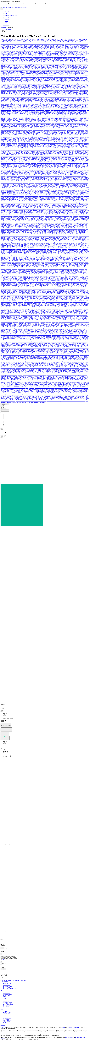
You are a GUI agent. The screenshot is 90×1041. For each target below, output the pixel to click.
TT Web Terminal (7, 983)
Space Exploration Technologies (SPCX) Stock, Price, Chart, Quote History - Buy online (60, 366)
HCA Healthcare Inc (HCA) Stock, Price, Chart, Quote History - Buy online (69, 166)
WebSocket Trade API (7, 995)
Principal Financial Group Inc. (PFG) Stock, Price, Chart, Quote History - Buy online (33, 220)
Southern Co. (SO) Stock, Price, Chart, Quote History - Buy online (69, 238)
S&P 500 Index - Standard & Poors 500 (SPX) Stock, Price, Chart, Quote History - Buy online (40, 65)
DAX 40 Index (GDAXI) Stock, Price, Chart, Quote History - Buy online (49, 61)
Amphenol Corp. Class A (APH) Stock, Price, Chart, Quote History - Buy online (40, 108)
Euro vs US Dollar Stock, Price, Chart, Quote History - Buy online (14, 39)
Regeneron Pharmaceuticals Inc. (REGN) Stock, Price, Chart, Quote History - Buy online (64, 230)
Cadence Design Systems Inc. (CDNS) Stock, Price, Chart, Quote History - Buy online (48, 123)
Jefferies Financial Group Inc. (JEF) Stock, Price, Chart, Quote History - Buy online (69, 181)
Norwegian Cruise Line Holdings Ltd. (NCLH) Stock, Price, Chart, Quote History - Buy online (50, 209)
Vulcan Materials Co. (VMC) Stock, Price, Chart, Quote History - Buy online (37, 258)
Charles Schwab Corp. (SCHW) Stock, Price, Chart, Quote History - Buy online (29, 236)
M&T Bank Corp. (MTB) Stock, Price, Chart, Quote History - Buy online (33, 207)
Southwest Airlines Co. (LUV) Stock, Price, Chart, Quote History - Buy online (73, 193)
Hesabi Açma (6, 1001)
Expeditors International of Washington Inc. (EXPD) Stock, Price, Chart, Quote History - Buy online (55, 152)
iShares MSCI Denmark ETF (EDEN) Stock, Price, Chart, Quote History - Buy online (50, 384)
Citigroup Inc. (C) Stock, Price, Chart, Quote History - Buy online (60, 80)
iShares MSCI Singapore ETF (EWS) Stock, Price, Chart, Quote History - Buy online (33, 378)
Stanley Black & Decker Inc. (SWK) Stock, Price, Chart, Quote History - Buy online (35, 242)
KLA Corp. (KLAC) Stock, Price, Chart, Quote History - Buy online (29, 185)
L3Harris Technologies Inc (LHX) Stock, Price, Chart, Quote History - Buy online (52, 190)
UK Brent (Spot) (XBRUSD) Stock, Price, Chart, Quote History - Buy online (19, 66)
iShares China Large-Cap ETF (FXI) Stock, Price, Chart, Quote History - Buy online (41, 278)
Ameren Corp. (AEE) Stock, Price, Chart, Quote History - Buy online (73, 97)
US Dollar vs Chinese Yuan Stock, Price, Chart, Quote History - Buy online (33, 342)
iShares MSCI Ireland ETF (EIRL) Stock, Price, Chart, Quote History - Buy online (54, 379)
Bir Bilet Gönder (6, 1013)
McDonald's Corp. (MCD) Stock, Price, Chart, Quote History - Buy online (18, 198)
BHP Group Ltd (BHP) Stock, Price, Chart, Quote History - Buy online (54, 338)
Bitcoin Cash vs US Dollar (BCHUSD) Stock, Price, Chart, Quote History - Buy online (67, 73)
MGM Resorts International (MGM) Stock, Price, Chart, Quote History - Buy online (70, 200)
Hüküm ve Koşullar (69, 1037)
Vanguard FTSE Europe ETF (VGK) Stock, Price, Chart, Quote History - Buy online (65, 376)
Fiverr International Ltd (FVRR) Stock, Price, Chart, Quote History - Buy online (20, 325)
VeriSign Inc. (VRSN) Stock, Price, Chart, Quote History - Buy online (44, 259)
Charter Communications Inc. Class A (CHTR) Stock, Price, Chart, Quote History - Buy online (25, 126)
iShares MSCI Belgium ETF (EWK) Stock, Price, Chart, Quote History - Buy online (46, 375)
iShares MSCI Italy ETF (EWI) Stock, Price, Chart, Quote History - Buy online (49, 372)
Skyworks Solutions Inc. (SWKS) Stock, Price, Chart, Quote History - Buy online (70, 242)
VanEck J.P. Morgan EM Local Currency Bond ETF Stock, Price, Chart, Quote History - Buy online (30, 397)
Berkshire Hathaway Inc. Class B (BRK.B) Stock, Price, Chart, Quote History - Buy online (40, 118)
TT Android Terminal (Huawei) (9, 988)
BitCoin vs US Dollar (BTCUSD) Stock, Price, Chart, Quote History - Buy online (35, 67)
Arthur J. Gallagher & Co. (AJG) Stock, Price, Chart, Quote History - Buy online (46, 100)
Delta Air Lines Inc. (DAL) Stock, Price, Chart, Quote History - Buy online (43, 138)
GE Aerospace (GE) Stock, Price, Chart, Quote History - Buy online (48, 160)
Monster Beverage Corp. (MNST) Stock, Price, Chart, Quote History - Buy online (48, 204)
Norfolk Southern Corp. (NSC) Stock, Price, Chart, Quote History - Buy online (25, 213)
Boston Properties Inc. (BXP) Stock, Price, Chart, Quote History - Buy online (19, 119)
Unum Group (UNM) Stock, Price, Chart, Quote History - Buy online (51, 254)
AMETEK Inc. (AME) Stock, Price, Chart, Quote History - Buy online (69, 104)
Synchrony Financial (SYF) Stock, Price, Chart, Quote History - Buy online (16, 243)
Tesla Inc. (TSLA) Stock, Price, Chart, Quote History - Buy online (44, 74)
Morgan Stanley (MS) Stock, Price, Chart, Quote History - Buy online (26, 206)
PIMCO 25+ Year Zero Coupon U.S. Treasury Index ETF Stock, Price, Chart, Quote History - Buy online (63, 399)
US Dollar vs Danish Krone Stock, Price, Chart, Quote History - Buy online (52, 58)
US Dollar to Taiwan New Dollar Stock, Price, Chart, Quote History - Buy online (32, 73)
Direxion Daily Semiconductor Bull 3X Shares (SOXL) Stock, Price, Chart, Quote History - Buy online (52, 313)
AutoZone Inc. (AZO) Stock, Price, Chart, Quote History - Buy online (48, 112)
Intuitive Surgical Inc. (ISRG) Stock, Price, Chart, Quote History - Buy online (50, 179)
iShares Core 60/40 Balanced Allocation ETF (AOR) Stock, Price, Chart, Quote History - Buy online (22, 353)
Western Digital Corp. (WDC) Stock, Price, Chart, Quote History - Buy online (71, 262)
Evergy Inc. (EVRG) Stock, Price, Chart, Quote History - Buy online (44, 151)
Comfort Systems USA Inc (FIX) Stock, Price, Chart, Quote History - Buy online (63, 363)
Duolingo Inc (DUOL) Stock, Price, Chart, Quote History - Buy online (18, 350)
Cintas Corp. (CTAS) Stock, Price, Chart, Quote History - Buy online (23, 136)
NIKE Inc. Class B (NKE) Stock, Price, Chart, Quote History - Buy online (33, 211)
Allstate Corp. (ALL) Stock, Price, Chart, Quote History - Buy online (32, 103)
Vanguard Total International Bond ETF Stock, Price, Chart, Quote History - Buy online (70, 397)
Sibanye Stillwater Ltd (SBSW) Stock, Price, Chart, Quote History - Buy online (28, 293)
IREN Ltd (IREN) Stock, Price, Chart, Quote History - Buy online (17, 348)
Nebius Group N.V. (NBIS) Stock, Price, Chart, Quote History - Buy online (28, 352)
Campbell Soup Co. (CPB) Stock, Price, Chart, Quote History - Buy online (47, 133)
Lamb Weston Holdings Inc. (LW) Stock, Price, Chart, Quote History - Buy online (18, 194)
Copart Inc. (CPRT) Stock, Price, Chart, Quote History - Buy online (23, 134)
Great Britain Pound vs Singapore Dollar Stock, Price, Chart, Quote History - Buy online (36, 53)
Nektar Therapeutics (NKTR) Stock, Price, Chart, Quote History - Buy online (65, 211)
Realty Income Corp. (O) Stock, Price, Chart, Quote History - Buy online (40, 216)
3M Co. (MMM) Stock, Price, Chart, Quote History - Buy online (16, 204)
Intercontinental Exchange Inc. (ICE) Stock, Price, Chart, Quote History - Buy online (52, 174)
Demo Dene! (3, 27)
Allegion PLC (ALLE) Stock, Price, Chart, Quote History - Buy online (61, 103)
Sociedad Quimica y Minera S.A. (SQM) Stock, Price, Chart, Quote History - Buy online (51, 84)
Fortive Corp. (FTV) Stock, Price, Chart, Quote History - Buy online (75, 159)
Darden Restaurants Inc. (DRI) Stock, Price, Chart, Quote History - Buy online (61, 143)
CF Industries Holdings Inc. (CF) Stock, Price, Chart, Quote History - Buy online (55, 124)
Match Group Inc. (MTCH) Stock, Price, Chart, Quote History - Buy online (71, 330)
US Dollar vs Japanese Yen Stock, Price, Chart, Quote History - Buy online (45, 46)
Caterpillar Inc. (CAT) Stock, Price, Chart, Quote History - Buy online (26, 120)
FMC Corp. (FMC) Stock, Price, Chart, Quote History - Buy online (35, 158)
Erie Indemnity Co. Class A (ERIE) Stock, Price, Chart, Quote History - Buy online (32, 333)
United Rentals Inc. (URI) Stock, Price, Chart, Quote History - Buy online (62, 256)
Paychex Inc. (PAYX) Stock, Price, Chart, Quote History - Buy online (53, 218)
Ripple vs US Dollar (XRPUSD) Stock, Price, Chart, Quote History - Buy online (64, 70)
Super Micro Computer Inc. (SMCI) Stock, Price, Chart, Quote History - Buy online (38, 330)
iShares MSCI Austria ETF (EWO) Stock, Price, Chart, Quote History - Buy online (32, 369)
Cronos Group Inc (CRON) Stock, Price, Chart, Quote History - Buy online (67, 87)
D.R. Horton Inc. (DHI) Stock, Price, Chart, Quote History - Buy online (24, 140)
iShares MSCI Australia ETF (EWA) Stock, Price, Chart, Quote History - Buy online (70, 381)
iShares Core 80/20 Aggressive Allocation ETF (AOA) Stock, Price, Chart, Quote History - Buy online (65, 352)
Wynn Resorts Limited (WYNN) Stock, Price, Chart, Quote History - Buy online (48, 266)
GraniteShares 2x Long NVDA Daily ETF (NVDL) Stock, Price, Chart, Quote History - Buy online (67, 319)
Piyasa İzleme (4, 404)
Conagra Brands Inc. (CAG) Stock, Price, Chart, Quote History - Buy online (52, 119)
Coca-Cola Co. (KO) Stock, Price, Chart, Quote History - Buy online (67, 186)
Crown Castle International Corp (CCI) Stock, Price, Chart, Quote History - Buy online (71, 121)
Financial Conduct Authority (74, 1027)
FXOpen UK (3, 1027)
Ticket (4, 959)
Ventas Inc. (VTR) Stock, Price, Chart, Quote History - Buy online (23, 260)
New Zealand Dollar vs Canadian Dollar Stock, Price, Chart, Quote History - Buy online (33, 51)
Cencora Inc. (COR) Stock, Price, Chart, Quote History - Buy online (47, 93)
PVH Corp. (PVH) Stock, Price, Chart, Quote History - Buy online (45, 227)
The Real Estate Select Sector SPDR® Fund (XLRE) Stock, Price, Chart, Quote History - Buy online (30, 337)
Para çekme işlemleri (7, 1003)
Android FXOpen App (8, 1006)
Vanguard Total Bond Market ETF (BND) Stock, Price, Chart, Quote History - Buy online (45, 393)
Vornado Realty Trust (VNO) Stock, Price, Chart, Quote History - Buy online (69, 258)
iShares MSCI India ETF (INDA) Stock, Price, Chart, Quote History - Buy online (50, 310)
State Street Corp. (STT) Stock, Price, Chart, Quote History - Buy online (18, 240)
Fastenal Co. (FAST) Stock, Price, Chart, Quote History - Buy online (44, 154)
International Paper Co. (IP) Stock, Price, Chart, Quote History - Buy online (70, 177)
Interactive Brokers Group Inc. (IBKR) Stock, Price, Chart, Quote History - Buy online (39, 77)
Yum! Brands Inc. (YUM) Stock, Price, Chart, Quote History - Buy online (33, 269)
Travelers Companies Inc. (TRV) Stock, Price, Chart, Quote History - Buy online (44, 249)
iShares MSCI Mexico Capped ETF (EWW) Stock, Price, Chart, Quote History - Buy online (53, 277)
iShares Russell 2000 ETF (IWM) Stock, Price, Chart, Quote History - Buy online (57, 388)
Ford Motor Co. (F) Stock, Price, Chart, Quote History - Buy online (68, 153)
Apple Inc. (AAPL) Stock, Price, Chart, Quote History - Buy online (73, 74)
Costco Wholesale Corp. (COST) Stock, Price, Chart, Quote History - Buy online (72, 132)
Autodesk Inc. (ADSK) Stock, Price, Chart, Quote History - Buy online (44, 97)
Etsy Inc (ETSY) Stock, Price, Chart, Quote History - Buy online (65, 322)
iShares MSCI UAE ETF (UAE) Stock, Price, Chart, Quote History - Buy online (34, 383)
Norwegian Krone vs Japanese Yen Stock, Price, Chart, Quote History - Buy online (67, 57)
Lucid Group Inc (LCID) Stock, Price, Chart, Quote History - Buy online (51, 292)
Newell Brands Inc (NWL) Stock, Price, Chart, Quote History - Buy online (62, 214)
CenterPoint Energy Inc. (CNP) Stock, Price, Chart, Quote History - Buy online (28, 131)
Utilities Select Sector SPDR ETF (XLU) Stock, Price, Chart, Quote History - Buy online (39, 283)
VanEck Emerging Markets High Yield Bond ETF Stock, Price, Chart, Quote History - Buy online (60, 395)
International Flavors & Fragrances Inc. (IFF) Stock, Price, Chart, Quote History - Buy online (65, 176)
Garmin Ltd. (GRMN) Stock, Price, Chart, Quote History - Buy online (54, 164)
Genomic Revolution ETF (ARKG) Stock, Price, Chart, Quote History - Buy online (32, 289)
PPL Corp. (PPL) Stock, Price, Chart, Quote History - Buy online (71, 225)
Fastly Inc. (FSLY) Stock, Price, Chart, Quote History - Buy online (59, 329)
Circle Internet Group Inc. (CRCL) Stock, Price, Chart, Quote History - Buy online (29, 345)
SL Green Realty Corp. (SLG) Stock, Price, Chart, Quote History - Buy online (67, 237)
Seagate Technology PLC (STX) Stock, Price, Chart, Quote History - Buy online (50, 240)
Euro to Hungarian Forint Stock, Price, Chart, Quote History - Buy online (38, 298)
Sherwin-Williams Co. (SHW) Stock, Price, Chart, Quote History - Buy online (62, 236)
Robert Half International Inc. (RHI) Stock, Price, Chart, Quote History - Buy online (47, 231)
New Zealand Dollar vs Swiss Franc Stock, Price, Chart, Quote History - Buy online (69, 51)
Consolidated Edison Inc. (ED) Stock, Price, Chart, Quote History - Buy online (17, 146)
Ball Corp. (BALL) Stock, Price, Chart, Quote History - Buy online (23, 117)
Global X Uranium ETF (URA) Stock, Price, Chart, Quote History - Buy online (28, 284)
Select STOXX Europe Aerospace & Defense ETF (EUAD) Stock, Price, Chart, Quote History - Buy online (63, 356)
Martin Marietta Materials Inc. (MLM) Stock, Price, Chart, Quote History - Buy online (33, 203)
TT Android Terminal (7, 986)
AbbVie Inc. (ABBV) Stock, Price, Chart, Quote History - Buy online (17, 93)
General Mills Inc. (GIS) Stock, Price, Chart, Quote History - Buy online (21, 161)
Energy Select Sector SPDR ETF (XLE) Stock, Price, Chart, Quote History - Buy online (60, 280)
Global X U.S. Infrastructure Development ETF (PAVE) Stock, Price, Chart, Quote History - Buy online (46, 359)
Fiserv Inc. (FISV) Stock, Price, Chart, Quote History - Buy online (51, 300)
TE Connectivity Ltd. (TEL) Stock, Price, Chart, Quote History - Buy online (28, 245)
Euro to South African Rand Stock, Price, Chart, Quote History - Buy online (33, 297)
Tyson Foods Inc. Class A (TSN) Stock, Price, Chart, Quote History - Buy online (69, 250)
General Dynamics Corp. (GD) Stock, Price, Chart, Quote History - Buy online (17, 160)
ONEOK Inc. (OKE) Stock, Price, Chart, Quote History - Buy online (69, 216)
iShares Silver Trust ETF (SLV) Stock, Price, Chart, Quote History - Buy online (20, 300)
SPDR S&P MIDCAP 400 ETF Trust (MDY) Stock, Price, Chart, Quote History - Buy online (43, 389)
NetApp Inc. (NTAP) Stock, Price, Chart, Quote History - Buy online (57, 213)
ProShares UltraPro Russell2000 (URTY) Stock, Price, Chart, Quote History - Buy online (39, 316)
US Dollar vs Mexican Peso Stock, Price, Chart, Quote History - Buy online (31, 59)
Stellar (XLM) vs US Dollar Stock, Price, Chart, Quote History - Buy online (66, 306)
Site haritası (3, 1025)
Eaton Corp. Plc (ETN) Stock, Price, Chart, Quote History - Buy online (74, 150)
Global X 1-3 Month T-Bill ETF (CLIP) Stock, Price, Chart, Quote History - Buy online (70, 309)
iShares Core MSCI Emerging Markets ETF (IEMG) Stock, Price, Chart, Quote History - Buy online (26, 279)
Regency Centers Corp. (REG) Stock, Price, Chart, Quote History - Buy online (28, 230)
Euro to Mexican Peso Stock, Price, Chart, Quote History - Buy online (64, 297)
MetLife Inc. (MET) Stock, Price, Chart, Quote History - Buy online (38, 200)
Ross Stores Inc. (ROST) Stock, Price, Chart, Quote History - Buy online (69, 233)
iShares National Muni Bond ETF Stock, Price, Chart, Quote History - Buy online (44, 396)
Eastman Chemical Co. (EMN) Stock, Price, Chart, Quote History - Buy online (60, 147)
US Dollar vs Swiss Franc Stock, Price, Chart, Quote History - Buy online (20, 40)
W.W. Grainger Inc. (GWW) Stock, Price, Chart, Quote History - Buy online (31, 165)
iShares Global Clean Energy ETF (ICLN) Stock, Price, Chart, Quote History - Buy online (34, 286)
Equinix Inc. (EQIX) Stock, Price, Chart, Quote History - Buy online (67, 148)
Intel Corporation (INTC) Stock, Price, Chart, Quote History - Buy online (64, 81)
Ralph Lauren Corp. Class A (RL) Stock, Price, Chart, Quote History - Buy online (29, 232)
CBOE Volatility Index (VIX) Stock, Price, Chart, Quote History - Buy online (54, 296)
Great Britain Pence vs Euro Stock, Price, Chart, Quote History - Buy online (69, 339)
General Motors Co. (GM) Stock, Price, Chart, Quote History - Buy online (20, 163)
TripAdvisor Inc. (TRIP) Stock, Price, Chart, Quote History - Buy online (68, 247)
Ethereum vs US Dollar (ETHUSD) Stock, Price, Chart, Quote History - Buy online (29, 70)
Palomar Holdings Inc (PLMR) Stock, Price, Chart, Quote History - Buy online (41, 349)
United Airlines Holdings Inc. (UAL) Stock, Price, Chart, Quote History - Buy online (62, 252)
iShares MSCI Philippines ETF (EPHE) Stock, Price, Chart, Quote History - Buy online (36, 385)
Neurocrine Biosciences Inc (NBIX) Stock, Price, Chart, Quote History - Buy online (41, 364)
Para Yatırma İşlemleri (7, 1002)
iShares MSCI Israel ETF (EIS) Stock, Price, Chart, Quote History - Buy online (31, 371)
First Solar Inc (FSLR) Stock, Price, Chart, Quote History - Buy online (62, 86)
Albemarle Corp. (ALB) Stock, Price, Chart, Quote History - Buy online (24, 101)
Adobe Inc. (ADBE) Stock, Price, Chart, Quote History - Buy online (52, 94)
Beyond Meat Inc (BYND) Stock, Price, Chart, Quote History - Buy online (49, 90)
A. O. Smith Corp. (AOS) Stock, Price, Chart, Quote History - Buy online (30, 107)
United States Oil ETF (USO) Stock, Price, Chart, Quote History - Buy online (40, 302)
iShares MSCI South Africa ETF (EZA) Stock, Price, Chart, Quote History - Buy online (66, 371)
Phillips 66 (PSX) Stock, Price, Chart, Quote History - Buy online (17, 227)
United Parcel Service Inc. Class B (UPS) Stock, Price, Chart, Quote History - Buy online (28, 256)
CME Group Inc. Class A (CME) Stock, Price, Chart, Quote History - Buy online (43, 128)
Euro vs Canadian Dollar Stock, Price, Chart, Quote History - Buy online (52, 40)
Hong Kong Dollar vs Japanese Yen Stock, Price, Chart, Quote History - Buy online (32, 57)
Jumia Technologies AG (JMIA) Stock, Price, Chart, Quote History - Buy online (17, 90)
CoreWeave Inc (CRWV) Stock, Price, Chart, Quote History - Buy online (20, 362)
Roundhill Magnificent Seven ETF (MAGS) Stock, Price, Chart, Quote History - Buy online (55, 362)
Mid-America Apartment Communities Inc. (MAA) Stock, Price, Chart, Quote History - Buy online (62, 196)
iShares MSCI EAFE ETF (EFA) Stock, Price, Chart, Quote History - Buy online (67, 390)
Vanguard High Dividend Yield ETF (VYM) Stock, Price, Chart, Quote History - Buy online (22, 280)
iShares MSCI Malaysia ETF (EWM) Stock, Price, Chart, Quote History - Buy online (54, 382)
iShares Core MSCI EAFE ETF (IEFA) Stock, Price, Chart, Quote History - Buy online (51, 377)
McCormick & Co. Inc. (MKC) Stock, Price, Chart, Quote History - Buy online (50, 201)
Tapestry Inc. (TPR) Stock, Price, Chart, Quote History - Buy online (38, 247)
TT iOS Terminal (6, 987)
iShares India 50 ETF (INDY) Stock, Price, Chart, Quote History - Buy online (17, 310)
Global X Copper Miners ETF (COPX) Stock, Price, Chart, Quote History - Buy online (39, 346)
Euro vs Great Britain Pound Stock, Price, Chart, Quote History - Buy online (22, 47)
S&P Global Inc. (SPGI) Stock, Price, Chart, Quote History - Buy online (47, 239)
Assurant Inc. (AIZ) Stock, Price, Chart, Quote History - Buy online (15, 100)
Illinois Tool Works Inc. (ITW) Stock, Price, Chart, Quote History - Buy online (21, 180)
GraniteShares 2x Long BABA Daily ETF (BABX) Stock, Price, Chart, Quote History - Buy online (30, 318)
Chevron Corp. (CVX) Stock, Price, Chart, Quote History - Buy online (70, 137)
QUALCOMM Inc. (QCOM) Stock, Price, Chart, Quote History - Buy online (17, 84)
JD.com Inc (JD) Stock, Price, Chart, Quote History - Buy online (19, 351)
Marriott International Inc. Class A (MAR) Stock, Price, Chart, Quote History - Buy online (42, 197)
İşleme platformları (4, 981)
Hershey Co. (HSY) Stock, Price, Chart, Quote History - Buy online (38, 173)
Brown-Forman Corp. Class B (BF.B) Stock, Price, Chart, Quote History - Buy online (38, 114)
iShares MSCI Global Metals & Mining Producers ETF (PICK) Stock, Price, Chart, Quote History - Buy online (60, 357)
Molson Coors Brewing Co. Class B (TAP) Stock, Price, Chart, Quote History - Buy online (49, 244)
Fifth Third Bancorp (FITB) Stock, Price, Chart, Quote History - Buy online (61, 157)
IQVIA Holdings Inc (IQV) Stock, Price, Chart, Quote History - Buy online (46, 178)
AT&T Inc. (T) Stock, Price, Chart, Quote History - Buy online (16, 244)
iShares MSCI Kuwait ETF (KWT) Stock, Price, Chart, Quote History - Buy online (35, 381)
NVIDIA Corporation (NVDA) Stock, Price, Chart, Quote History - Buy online (66, 83)
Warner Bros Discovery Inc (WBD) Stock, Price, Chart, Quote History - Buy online (63, 293)
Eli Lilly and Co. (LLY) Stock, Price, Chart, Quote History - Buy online (53, 191)
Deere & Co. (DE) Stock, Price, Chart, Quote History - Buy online (17, 139)
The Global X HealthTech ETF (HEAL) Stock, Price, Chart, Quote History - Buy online (33, 309)
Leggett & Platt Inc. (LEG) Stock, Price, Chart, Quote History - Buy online (36, 189)
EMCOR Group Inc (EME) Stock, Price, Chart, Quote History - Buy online (71, 343)
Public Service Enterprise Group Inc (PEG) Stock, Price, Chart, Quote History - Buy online (28, 219)
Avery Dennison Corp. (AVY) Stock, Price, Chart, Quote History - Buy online (28, 111)
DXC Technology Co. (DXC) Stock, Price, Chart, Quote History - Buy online (40, 145)
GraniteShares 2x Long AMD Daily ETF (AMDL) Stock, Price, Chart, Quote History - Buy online (32, 317)
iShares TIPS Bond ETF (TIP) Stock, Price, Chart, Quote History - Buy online (53, 392)
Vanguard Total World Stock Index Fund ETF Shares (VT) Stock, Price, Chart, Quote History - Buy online (23, 355)
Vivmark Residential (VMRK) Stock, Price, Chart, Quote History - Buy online (28, 402)
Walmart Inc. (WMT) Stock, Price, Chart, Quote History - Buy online (40, 265)
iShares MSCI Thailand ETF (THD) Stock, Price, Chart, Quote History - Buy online (18, 382)
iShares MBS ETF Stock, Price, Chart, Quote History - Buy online (14, 398)
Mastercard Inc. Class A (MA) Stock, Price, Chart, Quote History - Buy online (25, 196)
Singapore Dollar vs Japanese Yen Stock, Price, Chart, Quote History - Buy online (20, 54)
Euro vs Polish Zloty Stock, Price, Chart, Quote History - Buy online (58, 55)
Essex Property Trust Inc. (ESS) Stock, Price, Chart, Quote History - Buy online (42, 150)
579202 (63, 1027)
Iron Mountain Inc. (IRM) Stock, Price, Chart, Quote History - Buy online (18, 179)
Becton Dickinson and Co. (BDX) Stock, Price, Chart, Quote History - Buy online (57, 113)
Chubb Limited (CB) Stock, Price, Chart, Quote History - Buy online (56, 120)
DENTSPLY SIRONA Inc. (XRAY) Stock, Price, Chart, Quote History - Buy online (27, 267)
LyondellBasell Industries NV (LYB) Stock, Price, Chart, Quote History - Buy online (52, 194)
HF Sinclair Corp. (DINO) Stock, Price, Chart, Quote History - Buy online (43, 167)
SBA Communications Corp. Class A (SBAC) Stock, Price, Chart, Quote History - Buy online (48, 234)
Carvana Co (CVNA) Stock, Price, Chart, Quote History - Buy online (73, 88)
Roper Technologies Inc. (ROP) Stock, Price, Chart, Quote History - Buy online (37, 233)
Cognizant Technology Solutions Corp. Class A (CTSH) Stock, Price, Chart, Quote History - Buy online (60, 136)
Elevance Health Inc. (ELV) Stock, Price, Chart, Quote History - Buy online (43, 295)
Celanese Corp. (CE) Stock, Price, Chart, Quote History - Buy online (23, 124)
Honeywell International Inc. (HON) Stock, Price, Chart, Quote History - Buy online (47, 170)
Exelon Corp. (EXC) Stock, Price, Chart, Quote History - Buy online (19, 152)
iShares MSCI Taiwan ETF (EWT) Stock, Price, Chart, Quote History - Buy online (50, 368)
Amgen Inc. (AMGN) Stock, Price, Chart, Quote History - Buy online (47, 105)
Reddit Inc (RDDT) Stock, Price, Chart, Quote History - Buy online (32, 363)
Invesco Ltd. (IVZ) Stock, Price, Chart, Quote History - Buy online (52, 180)
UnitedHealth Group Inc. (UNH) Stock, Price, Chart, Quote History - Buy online (20, 254)
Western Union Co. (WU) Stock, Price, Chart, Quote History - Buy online (70, 265)
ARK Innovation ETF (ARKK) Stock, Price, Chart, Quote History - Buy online (54, 275)
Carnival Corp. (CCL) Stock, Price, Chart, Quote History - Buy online (15, 123)
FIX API (5, 996)
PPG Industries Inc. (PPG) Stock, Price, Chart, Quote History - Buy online (42, 225)
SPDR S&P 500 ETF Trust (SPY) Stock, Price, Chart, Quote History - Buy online (46, 285)
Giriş (2, 33)
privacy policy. (49, 3)
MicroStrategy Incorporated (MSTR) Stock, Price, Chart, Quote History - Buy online (59, 320)
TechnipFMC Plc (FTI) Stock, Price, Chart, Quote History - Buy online (45, 159)
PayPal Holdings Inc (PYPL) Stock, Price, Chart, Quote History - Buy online (19, 229)
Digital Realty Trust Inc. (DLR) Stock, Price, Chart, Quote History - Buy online (28, 141)
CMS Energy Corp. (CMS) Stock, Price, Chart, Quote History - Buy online (54, 130)
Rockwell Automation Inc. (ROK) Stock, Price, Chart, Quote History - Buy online (64, 232)
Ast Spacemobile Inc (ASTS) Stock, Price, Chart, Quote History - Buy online (25, 366)
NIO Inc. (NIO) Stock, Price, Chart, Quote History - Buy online (36, 83)
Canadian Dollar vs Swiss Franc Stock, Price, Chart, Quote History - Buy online (63, 48)
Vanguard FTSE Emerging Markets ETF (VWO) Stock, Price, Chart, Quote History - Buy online (29, 390)
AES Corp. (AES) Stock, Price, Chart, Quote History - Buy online (51, 98)
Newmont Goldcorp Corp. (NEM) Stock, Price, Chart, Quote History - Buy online (61, 210)
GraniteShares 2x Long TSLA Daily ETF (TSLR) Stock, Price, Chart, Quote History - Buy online (21, 320)
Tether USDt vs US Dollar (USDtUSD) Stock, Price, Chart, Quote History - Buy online (47, 307)
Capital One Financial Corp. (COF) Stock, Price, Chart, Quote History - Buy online (63, 131)
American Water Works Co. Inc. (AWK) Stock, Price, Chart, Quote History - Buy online (63, 111)
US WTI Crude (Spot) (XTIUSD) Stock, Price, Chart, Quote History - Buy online (53, 66)
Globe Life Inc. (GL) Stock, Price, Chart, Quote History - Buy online (50, 161)
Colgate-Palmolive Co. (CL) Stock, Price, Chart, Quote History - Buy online (36, 127)
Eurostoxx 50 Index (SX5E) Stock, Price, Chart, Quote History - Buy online (58, 64)
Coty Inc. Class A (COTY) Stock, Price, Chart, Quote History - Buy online (16, 133)
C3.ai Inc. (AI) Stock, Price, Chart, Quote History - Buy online (34, 328)
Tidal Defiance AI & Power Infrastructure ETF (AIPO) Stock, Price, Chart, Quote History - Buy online (51, 358)
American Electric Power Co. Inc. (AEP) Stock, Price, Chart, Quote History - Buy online (19, 98)
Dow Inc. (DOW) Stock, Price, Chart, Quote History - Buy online (31, 143)
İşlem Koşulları (6, 1019)
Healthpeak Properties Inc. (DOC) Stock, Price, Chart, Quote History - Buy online (53, 271)
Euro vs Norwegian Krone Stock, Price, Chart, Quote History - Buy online (53, 47)
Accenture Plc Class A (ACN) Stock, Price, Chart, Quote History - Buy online (21, 94)
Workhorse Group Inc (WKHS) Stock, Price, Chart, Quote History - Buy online (65, 272)
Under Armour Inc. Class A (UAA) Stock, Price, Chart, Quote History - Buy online (26, 252)
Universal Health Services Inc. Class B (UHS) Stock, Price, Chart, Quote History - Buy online (40, 253)
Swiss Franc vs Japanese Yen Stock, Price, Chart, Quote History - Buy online (17, 44)
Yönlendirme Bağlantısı (8, 1004)
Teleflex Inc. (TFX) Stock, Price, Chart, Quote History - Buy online (58, 245)
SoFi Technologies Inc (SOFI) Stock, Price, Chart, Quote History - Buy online (49, 351)
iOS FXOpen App (7, 1005)
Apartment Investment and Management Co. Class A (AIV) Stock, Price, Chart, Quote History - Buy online (65, 99)
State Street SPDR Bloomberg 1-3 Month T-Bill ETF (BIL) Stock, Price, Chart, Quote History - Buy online (53, 348)
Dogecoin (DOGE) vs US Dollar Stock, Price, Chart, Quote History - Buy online (37, 304)
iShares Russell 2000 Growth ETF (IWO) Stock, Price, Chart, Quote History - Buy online (41, 287)
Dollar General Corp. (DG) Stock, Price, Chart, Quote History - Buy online (47, 139)
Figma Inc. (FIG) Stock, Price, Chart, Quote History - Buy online (63, 342)
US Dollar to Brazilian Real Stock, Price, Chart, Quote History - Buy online (44, 71)
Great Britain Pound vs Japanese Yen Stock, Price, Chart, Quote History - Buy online (59, 41)
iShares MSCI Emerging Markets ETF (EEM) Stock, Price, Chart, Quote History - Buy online (64, 276)
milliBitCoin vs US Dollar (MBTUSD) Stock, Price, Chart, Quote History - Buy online (19, 68)
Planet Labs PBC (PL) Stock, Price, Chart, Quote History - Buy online (18, 365)
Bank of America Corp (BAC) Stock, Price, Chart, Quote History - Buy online (56, 79)
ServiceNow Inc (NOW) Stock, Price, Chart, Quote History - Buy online (48, 365)
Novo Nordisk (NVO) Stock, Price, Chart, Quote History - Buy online (61, 345)
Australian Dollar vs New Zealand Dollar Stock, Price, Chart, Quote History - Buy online (33, 45)
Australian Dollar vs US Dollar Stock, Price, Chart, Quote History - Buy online (70, 42)
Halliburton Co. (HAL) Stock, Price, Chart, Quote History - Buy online (62, 165)
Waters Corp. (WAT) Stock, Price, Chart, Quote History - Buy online (40, 262)
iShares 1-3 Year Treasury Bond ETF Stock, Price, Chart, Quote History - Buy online (23, 399)
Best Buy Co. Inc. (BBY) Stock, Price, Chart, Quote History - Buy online (24, 113)
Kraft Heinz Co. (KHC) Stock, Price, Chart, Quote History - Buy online (56, 184)
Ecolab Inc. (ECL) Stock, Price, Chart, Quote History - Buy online (70, 145)
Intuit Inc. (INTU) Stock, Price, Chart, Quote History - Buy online (40, 177)
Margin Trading (6, 25)
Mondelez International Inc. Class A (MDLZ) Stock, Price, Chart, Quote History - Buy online (61, 199)
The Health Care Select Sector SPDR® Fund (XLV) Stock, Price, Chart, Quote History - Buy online (36, 336)
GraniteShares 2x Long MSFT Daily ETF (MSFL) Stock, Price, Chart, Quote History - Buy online (21, 331)
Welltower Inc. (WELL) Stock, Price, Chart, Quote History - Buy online (49, 263)
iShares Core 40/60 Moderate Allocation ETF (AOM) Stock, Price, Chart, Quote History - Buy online (64, 353)
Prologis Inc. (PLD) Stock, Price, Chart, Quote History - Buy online (50, 223)
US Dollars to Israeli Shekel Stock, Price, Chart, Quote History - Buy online (43, 299)
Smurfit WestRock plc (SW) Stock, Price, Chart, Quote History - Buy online (40, 343)
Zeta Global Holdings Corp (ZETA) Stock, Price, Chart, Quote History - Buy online (50, 350)
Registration (8, 29)
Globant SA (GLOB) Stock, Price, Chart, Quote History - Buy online (17, 324)
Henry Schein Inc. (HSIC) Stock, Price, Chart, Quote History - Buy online (62, 172)
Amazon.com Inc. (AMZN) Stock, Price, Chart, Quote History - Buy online (19, 78)
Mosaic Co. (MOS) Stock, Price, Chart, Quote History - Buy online (20, 205)
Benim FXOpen (4, 998)
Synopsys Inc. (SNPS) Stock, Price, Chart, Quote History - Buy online (40, 238)
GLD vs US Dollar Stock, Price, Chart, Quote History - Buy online (51, 68)
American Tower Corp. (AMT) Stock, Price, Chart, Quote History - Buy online (25, 106)
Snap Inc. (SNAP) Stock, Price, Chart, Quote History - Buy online (51, 325)
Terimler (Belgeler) (7, 1018)
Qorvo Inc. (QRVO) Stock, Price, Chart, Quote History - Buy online (50, 229)
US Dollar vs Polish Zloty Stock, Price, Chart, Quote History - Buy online (62, 59)
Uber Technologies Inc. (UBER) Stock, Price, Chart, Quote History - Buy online (32, 85)
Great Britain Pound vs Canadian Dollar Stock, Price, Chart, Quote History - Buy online (46, 50)
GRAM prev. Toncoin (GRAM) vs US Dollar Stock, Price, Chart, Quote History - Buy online (57, 303)
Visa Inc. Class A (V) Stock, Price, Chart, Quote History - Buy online (35, 257)
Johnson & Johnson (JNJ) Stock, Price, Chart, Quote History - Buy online (50, 183)
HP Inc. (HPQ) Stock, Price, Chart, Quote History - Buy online (59, 171)
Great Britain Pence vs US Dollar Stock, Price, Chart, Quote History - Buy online (22, 338)
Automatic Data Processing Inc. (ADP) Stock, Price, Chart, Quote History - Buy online (63, 95)
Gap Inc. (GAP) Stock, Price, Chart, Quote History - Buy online (25, 164)
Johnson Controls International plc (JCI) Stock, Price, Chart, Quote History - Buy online (33, 181)
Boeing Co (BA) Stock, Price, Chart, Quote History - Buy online (62, 85)
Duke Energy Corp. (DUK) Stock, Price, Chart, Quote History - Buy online (36, 144)
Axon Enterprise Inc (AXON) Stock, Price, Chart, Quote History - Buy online (19, 292)
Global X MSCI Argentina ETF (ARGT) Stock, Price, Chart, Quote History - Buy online (36, 311)
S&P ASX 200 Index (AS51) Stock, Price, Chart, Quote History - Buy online (53, 62)
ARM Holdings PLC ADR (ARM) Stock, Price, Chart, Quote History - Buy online (20, 303)
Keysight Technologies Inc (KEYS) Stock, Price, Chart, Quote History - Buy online (22, 184)
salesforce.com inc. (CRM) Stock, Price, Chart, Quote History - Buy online (53, 134)
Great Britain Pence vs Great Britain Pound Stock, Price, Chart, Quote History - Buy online (34, 339)
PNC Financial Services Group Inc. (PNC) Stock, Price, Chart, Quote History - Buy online (31, 224)
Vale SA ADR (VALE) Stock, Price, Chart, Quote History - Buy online (68, 286)
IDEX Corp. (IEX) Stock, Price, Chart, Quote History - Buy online (32, 176)
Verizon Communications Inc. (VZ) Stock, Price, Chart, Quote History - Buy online (54, 260)
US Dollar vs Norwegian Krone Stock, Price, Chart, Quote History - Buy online (37, 42)
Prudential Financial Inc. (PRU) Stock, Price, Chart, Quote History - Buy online (44, 226)
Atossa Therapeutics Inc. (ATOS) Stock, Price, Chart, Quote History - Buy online (50, 332)
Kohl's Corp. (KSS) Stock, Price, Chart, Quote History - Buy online (35, 187)
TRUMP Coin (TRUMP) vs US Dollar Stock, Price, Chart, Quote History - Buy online (53, 340)
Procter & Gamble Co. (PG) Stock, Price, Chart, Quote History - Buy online (66, 220)
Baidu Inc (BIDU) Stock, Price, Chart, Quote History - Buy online (26, 79)
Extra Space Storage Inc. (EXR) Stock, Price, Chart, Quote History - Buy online (37, 153)
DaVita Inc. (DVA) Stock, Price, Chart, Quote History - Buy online (66, 144)
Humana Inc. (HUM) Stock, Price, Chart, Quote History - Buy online (66, 173)
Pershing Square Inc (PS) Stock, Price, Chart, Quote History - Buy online (24, 395)
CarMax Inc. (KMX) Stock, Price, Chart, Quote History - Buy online (38, 186)
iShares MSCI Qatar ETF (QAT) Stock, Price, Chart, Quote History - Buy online (68, 383)
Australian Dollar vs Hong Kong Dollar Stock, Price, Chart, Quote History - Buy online (27, 312)
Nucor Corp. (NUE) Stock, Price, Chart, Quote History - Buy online (32, 214)
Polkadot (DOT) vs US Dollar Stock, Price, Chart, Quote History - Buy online (22, 305)
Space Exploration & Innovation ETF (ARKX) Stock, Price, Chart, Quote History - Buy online (56, 290)
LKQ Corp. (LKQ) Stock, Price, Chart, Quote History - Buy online (23, 191)
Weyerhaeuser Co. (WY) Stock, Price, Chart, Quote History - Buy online (16, 266)
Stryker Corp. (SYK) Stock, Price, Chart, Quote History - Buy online (46, 243)
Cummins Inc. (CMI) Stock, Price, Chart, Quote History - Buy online (23, 130)
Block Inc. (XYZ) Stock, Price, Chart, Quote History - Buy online (31, 329)
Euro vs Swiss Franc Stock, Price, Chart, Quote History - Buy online (66, 45)
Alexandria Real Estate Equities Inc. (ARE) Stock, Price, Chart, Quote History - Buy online (20, 110)
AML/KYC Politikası (7, 1020)
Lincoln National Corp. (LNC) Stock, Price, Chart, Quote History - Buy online (28, 192)
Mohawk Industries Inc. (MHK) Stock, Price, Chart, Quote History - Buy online (17, 201)
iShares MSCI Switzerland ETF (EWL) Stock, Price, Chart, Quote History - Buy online (19, 379)
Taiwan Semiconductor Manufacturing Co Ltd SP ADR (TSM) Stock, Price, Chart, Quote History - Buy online (28, 250)
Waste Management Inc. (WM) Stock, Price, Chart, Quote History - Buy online (63, 264)
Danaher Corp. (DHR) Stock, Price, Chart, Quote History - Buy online (54, 140)
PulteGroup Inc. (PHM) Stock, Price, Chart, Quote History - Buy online (73, 222)
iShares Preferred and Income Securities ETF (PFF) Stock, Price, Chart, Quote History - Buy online (55, 391)
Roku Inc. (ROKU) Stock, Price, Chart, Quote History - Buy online (61, 328)
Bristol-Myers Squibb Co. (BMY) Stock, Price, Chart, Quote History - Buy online (55, 117)
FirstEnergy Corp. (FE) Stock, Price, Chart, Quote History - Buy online (47, 156)
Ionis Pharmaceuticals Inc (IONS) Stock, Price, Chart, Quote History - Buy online (58, 91)
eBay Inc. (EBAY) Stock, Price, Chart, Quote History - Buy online (34, 81)
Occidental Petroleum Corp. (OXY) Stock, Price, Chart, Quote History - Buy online (20, 218)
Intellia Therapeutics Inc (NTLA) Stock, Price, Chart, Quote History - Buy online (35, 87)
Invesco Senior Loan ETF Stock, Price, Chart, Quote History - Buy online (48, 401)
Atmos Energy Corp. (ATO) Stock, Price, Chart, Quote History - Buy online (55, 110)
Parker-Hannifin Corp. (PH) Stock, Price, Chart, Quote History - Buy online (42, 222)
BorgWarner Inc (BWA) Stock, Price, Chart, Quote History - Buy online (44, 88)
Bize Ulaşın (5, 1011)
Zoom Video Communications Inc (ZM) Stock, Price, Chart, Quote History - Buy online (30, 272)
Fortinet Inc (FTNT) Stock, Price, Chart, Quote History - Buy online (32, 80)
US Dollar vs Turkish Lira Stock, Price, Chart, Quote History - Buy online (38, 60)
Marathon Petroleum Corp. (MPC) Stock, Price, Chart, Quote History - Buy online (51, 205)
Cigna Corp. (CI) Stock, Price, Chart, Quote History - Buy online (58, 126)
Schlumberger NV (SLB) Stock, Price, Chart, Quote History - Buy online (36, 237)
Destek (2, 1009)
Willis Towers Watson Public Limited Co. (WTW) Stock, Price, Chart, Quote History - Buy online (26, 264)
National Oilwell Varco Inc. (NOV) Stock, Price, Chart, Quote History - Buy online (48, 212)
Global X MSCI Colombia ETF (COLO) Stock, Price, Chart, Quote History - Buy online (50, 370)
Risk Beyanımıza (6, 1022)
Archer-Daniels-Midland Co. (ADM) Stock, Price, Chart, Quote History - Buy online (27, 95)
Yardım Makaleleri (7, 1012)
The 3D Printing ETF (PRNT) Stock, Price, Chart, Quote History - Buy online (66, 289)
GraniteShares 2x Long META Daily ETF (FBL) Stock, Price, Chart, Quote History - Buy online (25, 319)
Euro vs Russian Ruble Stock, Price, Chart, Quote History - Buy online (45, 273)
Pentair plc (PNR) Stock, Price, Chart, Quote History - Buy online (64, 224)
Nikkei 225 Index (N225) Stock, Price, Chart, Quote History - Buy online (21, 62)
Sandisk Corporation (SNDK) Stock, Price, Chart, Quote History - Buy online (49, 344)
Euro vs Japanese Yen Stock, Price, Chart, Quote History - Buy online (26, 41)
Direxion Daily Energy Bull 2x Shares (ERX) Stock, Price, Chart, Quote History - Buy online (40, 315)
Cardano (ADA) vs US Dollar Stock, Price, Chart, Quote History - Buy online (34, 306)
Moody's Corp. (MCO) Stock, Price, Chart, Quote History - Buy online (27, 199)
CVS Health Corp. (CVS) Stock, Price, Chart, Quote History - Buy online (39, 137)
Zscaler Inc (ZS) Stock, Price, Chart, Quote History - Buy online (38, 322)
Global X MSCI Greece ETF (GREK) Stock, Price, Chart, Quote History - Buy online (68, 369)
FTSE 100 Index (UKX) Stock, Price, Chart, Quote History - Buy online (18, 61)
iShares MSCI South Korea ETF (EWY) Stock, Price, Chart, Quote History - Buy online (39, 291)
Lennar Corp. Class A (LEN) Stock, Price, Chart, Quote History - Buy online (68, 189)
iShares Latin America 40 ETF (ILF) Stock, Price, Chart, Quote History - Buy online (23, 356)
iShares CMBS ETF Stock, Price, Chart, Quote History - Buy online (43, 398)
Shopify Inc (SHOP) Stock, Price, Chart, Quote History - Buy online (23, 296)
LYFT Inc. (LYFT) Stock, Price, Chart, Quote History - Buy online (26, 326)
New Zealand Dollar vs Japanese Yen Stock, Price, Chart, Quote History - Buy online (18, 52)
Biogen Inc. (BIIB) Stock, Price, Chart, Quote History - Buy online (71, 114)
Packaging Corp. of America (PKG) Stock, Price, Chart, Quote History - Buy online (18, 223)
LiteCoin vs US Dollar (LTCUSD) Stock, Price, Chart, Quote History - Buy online (69, 67)
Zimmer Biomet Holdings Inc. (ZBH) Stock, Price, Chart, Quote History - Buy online (66, 269)
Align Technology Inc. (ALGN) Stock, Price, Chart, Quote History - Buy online (56, 101)
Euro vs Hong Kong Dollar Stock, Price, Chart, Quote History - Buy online (28, 55)
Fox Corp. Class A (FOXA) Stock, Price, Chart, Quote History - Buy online (65, 158)
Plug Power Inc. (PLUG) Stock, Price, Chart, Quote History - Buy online (39, 323)
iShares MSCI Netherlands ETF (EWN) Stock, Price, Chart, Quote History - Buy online (63, 373)
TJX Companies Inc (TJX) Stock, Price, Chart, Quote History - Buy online (27, 246)
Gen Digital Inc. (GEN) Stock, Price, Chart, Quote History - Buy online (21, 271)
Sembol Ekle (3, 408)
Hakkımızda (3, 1015)
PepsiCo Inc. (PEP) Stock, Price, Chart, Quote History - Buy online (62, 219)
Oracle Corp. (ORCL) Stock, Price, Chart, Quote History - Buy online (43, 217)
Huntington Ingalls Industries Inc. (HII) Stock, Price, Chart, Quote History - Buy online (27, 168)
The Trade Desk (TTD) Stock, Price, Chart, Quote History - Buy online (47, 324)
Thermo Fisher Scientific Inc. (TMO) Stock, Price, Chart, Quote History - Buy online (61, 246)
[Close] (1, 954)
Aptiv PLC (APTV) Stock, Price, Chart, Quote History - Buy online (71, 108)
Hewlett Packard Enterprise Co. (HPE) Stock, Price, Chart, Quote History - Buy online (27, 171)
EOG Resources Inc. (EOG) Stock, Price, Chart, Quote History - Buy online (36, 148)
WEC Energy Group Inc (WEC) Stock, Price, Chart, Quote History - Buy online (17, 263)
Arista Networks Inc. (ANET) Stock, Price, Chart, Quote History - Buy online (58, 106)
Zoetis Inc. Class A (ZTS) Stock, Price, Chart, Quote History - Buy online (48, 270)
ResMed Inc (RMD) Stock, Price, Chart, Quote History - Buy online (26, 91)
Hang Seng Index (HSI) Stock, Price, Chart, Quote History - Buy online (30, 276)
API (1, 990)
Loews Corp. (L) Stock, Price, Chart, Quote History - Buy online (62, 187)
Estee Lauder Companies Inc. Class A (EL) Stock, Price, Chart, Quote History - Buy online (24, 147)
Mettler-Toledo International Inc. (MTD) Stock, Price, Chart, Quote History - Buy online (67, 207)
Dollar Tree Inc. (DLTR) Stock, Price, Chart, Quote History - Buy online (61, 141)
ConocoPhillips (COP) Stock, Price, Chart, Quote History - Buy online (40, 132)
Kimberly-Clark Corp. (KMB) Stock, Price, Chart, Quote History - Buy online (60, 185)
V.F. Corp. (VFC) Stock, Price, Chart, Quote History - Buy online (63, 257)
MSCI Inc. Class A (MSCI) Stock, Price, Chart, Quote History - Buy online (57, 206)
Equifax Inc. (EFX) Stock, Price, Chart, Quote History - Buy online (48, 146)
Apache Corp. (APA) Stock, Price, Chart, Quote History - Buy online (60, 107)
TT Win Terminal (6, 985)
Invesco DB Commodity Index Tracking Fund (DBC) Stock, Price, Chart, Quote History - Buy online (60, 386)
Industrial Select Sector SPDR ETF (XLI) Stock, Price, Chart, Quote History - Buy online (47, 282)
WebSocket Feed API (7, 994)
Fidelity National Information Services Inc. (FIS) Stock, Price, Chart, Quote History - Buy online (25, 157)
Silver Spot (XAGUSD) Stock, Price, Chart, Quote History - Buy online (27, 64)
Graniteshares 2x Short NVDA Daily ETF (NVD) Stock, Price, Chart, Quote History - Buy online (62, 331)
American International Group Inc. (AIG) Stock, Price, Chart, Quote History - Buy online (24, 99)
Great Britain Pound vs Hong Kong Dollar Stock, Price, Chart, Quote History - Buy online (65, 312)
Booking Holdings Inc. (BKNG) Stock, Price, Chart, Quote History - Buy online (51, 115)
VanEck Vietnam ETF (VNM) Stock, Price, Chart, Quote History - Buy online (28, 373)
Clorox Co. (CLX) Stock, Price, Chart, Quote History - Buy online (66, 127)
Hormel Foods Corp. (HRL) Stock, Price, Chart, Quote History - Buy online (31, 172)
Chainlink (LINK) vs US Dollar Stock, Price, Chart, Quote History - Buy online (55, 305)
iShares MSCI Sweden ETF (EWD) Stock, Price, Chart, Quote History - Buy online (29, 376)
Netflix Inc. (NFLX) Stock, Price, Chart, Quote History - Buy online (49, 78)
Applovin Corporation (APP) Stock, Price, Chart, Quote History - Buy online (17, 344)
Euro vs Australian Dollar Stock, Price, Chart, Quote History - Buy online (44, 39)
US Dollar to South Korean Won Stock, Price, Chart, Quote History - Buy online (54, 72)
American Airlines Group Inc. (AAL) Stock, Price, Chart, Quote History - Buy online (38, 92)
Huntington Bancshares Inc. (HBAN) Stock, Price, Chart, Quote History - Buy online (35, 166)
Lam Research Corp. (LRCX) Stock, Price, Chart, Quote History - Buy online (40, 193)
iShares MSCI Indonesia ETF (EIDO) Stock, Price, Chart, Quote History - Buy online (21, 386)
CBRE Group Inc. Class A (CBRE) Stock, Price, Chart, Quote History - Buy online (35, 121)
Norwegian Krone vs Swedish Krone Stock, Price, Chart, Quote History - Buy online (18, 58)
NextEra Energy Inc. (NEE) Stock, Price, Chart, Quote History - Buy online (28, 210)
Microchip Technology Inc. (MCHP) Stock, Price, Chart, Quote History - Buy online (52, 198)
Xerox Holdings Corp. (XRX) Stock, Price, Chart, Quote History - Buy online (61, 267)
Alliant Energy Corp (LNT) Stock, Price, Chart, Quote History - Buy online (61, 192)
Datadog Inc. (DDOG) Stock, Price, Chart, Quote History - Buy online (55, 326)
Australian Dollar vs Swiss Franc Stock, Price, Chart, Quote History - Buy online (29, 48)
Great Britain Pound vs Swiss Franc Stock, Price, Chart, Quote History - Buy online (50, 44)
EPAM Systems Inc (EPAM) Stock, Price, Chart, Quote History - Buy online (22, 275)
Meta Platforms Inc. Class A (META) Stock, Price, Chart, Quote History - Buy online (56, 75)
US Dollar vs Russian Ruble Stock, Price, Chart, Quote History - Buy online (54, 54)
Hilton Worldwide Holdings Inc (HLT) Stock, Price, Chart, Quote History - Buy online (64, 168)
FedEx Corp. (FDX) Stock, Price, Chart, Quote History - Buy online (17, 156)
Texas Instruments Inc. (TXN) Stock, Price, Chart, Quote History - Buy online (53, 251)
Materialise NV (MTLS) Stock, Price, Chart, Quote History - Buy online (33, 86)
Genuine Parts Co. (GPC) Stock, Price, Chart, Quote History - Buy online (52, 163)
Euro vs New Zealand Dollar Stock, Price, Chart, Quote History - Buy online (52, 52)
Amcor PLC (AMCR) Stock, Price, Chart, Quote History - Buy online (39, 104)
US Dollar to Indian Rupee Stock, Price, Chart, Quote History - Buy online (21, 72)
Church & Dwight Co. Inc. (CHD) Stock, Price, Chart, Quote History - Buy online (38, 125)
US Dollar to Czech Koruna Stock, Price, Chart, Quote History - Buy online (70, 298)
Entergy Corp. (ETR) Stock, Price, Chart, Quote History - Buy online (15, 151)
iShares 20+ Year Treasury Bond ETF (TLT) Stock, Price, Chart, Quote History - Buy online (65, 284)
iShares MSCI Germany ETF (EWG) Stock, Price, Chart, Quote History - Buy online (69, 378)
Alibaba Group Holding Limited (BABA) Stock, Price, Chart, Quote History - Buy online (19, 75)
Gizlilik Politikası (6, 1021)
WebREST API (6, 993)
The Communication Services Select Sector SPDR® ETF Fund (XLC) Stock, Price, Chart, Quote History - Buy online (30, 335)
